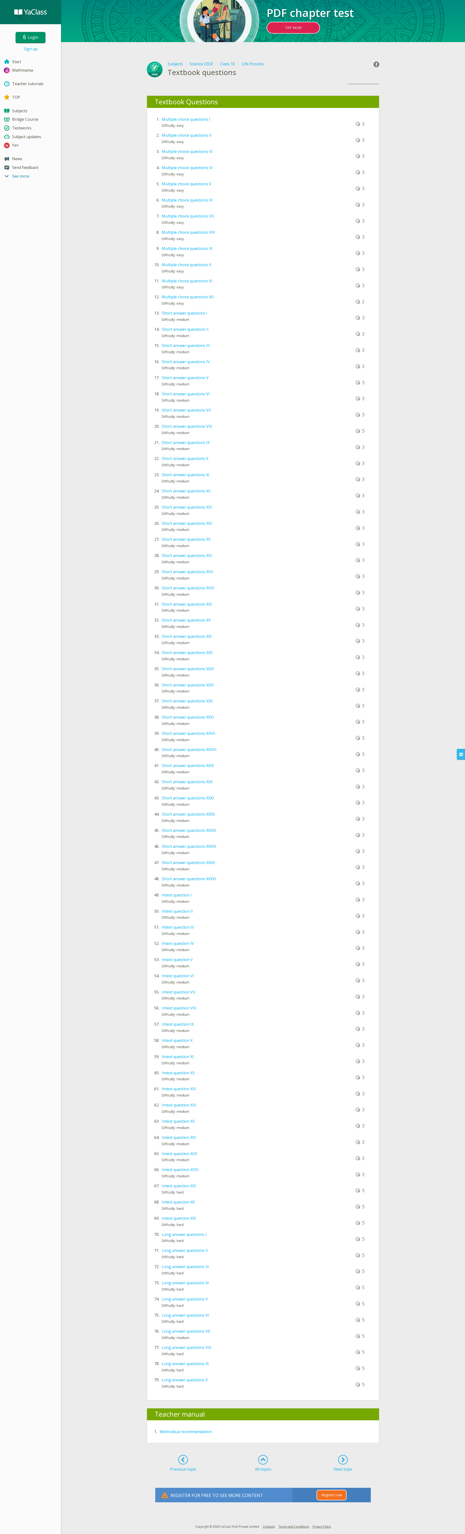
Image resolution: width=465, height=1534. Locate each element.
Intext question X (177, 1040)
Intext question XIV (179, 1105)
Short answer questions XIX (187, 604)
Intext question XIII (179, 1088)
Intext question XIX (179, 1185)
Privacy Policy (322, 1527)
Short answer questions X (185, 458)
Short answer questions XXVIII (189, 749)
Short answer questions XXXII (188, 814)
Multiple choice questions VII (188, 216)
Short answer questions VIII (187, 426)
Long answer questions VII (186, 1331)
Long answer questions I (184, 1234)
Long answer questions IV (185, 1283)
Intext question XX (178, 1202)
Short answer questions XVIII (188, 588)
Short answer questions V (185, 377)
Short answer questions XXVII (188, 733)
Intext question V (177, 959)
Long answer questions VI (185, 1315)
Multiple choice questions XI (187, 281)
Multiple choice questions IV (187, 167)
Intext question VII (178, 992)
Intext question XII (178, 1072)
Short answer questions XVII (187, 571)
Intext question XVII (179, 1153)
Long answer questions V (185, 1299)
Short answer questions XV (186, 539)
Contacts (269, 1527)
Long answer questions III (185, 1266)
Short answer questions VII (186, 410)
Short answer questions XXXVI (189, 878)
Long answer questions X (185, 1380)
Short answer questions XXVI (188, 717)
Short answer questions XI (185, 474)
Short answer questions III (186, 345)
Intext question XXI (179, 1218)
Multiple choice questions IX (187, 248)
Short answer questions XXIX (188, 765)
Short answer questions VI (186, 394)
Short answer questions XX (186, 620)
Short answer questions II (185, 329)
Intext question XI (178, 1056)
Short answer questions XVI (187, 555)
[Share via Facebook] (376, 64)
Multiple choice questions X (186, 264)
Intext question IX (178, 1024)
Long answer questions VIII (186, 1347)
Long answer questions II (185, 1250)
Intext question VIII (179, 1008)
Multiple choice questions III (187, 151)
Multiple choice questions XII (188, 297)
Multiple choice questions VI (187, 200)
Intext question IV (178, 943)
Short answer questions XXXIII (189, 830)
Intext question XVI (179, 1137)
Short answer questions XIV (187, 523)
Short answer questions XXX (187, 781)
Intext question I (177, 895)
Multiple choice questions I (186, 119)
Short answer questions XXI (187, 636)
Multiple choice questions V (186, 184)
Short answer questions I (184, 313)
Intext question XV (178, 1121)
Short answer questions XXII (187, 652)
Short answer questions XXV (187, 701)
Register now (331, 1495)
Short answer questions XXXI (188, 798)
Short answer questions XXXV (188, 862)
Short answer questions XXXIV (189, 846)
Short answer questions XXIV (188, 685)
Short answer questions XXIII (188, 668)
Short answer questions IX (185, 442)
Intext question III (178, 927)
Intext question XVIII (180, 1169)
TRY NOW (293, 27)
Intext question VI (178, 975)
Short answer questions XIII (187, 507)
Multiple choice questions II (186, 135)
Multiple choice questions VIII (188, 232)
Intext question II (177, 911)
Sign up (31, 48)
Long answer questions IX (185, 1363)
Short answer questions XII (186, 491)
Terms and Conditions (294, 1527)
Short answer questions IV (186, 361)
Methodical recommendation (186, 1431)
